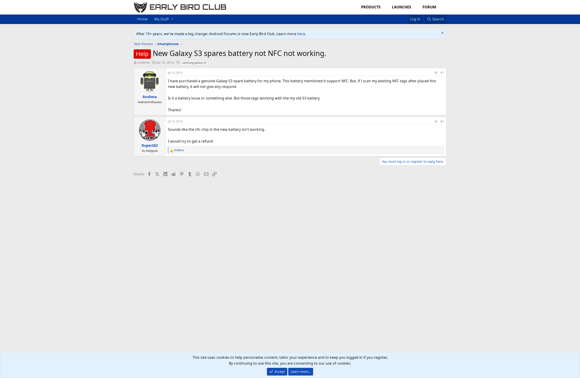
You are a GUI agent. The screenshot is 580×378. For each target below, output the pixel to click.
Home (142, 19)
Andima (144, 62)
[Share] (436, 72)
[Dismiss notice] (442, 33)
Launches (401, 7)
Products (371, 7)
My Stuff (161, 19)
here (301, 33)
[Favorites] (405, 16)
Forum (429, 7)
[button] (172, 19)
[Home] (400, 16)
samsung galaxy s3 (194, 63)
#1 (442, 73)
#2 (442, 121)
